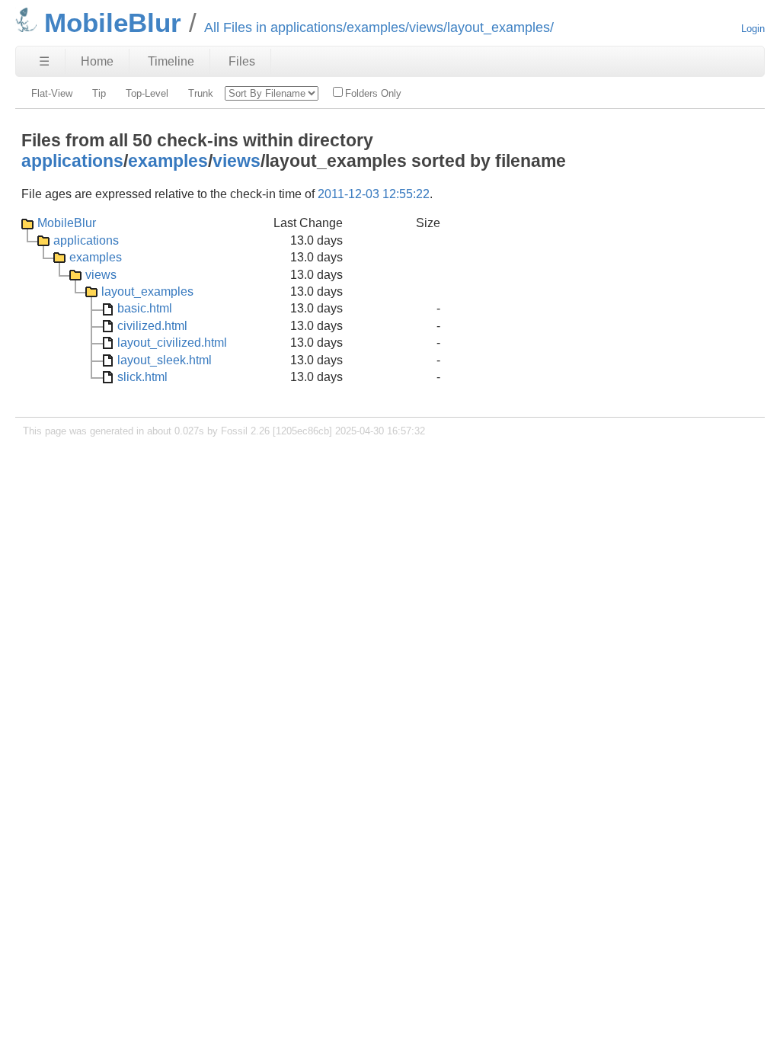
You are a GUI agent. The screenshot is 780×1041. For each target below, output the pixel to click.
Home (97, 61)
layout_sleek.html (164, 360)
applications (72, 161)
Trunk (200, 93)
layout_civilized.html (172, 342)
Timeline (171, 61)
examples (168, 161)
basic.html (144, 308)
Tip (99, 93)
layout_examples (147, 291)
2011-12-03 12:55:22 (374, 193)
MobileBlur (66, 222)
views (237, 161)
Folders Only (373, 93)
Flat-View (51, 93)
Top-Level (147, 93)
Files (242, 61)
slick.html (142, 376)
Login (753, 28)
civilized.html (152, 325)
